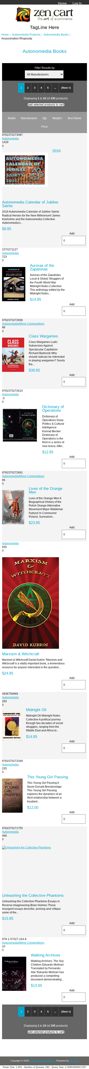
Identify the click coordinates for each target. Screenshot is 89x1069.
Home (62, 3)
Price (44, 126)
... (55, 87)
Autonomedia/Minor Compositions (23, 323)
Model (12, 118)
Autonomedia (10, 138)
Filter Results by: (45, 67)
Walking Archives (45, 955)
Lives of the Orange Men (45, 490)
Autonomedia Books (56, 34)
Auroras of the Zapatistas (42, 267)
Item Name (74, 118)
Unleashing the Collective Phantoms (33, 895)
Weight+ (57, 118)
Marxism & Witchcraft (20, 654)
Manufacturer (29, 118)
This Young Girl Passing (47, 777)
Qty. (44, 118)
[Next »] (66, 87)
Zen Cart (74, 1060)
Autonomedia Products (26, 34)
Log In (77, 3)
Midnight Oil (36, 709)
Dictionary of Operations (53, 408)
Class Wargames (43, 336)
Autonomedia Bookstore (42, 1060)
